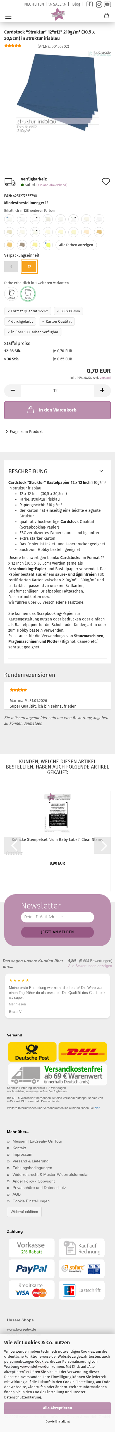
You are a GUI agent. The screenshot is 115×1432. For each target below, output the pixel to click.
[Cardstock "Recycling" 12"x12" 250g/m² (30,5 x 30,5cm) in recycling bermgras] (86, 219)
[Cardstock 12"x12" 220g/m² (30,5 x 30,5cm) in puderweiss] (61, 219)
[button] (12, 390)
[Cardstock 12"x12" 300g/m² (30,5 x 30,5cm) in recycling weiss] (73, 219)
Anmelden (33, 723)
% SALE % (57, 4)
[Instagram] (98, 4)
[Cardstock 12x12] (28, 294)
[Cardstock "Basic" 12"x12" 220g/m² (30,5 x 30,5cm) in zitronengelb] (48, 245)
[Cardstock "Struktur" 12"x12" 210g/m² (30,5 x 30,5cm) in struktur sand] (73, 232)
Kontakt (19, 1148)
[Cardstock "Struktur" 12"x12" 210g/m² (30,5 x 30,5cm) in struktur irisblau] (57, 92)
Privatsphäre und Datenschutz (39, 1187)
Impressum (22, 1154)
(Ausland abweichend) (52, 185)
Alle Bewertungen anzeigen (90, 966)
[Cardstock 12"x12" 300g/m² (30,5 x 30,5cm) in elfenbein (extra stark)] (35, 232)
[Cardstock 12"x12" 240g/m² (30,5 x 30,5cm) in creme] (86, 232)
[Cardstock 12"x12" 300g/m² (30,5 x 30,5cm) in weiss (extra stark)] (35, 219)
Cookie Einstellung (58, 1421)
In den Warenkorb (57, 410)
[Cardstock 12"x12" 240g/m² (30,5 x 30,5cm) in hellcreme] (61, 232)
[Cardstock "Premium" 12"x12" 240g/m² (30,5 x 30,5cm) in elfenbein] (22, 232)
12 (29, 266)
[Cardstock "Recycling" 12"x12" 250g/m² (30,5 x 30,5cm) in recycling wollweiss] (48, 219)
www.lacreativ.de (21, 1329)
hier (97, 1108)
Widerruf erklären (24, 1212)
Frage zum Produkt (26, 431)
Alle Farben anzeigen (76, 245)
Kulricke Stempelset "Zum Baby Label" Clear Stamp (57, 839)
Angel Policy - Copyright (34, 1181)
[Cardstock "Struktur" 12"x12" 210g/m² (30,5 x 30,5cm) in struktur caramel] (9, 245)
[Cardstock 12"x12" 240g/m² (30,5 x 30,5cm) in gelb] (35, 245)
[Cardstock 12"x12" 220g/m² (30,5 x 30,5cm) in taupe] (22, 245)
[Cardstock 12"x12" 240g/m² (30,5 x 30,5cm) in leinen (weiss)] (99, 219)
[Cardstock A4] (11, 294)
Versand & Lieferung (31, 1161)
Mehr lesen (57, 1004)
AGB (17, 1194)
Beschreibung (27, 471)
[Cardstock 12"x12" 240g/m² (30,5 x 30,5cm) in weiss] (22, 219)
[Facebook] (90, 4)
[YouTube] (107, 4)
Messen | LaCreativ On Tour (37, 1141)
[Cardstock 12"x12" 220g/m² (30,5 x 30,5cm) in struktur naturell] (48, 232)
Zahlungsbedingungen (32, 1167)
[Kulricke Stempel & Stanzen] (58, 14)
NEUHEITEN (34, 4)
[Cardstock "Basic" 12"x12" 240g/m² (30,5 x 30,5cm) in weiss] (9, 219)
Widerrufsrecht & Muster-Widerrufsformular (51, 1174)
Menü (8, 16)
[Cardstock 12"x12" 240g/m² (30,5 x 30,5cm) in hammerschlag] (9, 232)
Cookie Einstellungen (31, 1201)
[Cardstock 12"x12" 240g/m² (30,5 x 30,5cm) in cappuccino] (99, 232)
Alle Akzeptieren (57, 1408)
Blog (76, 4)
